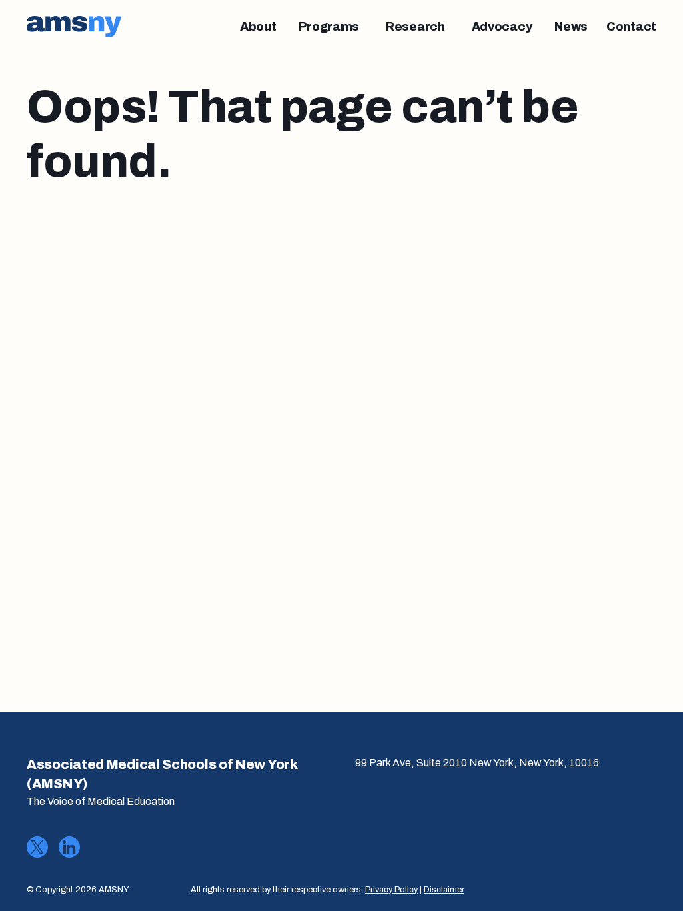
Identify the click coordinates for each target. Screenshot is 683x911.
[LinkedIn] (69, 847)
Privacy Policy (391, 889)
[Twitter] (37, 847)
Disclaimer (444, 889)
